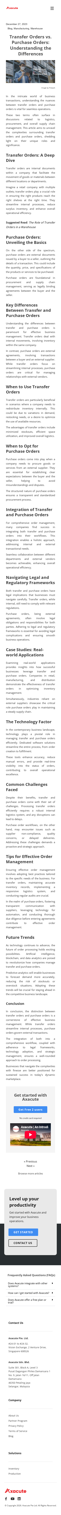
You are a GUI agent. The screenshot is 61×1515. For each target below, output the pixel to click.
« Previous (30, 1161)
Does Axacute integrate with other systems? (27, 1285)
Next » (31, 1166)
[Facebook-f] (6, 1499)
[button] (52, 8)
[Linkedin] (19, 1499)
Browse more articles (30, 1173)
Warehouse (36, 28)
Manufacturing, (22, 28)
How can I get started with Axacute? (28, 1293)
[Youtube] (12, 1499)
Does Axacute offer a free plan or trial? (27, 1301)
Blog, (11, 28)
